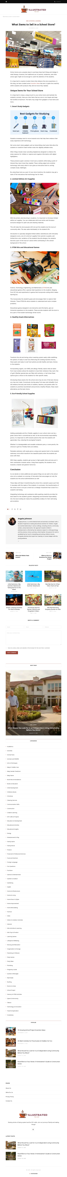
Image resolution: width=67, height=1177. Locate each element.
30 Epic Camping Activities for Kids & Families (14, 608)
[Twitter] (5, 82)
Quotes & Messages (12, 973)
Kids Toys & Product (12, 932)
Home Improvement (13, 903)
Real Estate (33, 724)
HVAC (8, 916)
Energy (9, 833)
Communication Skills (13, 804)
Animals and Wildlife (13, 759)
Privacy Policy (10, 1096)
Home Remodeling (12, 907)
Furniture (9, 870)
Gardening (10, 883)
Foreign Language (12, 862)
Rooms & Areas (11, 986)
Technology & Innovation (14, 1006)
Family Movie (11, 845)
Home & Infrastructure (13, 891)
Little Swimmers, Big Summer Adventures (33, 585)
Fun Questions (11, 866)
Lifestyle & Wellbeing (13, 940)
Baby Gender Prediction (14, 771)
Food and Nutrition (12, 858)
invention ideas (35, 83)
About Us (8, 1088)
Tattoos (9, 1002)
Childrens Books (11, 792)
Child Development (12, 788)
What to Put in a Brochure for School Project (45, 557)
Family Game (11, 841)
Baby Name (10, 775)
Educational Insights (13, 829)
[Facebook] (5, 77)
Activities (9, 750)
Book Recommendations (14, 779)
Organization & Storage (13, 949)
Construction (10, 808)
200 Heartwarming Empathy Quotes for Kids (53, 608)
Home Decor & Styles (13, 899)
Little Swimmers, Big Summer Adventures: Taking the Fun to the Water (14, 586)
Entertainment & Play (13, 837)
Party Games (10, 957)
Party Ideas (10, 961)
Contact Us (9, 1101)
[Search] (54, 1)
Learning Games (11, 936)
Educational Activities (13, 825)
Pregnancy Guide (12, 969)
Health (9, 887)
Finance (9, 850)
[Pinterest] (5, 86)
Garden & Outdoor (12, 878)
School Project (11, 990)
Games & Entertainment (14, 874)
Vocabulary (10, 1015)
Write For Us (9, 1092)
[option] (33, 702)
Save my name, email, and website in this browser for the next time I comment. (29, 648)
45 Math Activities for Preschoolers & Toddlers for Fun (35, 1041)
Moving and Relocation (13, 945)
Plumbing (10, 965)
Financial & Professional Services (16, 854)
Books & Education (12, 784)
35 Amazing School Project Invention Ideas (31, 1030)
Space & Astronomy (12, 998)
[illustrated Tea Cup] (33, 9)
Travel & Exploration (13, 1011)
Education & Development (14, 821)
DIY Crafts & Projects (13, 817)
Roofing (9, 982)
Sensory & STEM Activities (14, 994)
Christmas (10, 796)
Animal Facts (10, 755)
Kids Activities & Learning (33, 21)
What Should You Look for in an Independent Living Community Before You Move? (33, 729)
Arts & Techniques (12, 763)
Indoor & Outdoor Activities (15, 920)
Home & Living (11, 895)
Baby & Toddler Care (13, 767)
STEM (44, 287)
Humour (9, 911)
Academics (10, 746)
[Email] (5, 90)
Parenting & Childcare (13, 953)
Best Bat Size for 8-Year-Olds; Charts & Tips (53, 585)
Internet (9, 924)
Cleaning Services (12, 800)
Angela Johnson (25, 518)
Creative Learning (12, 812)
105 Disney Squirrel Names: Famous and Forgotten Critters (33, 609)
